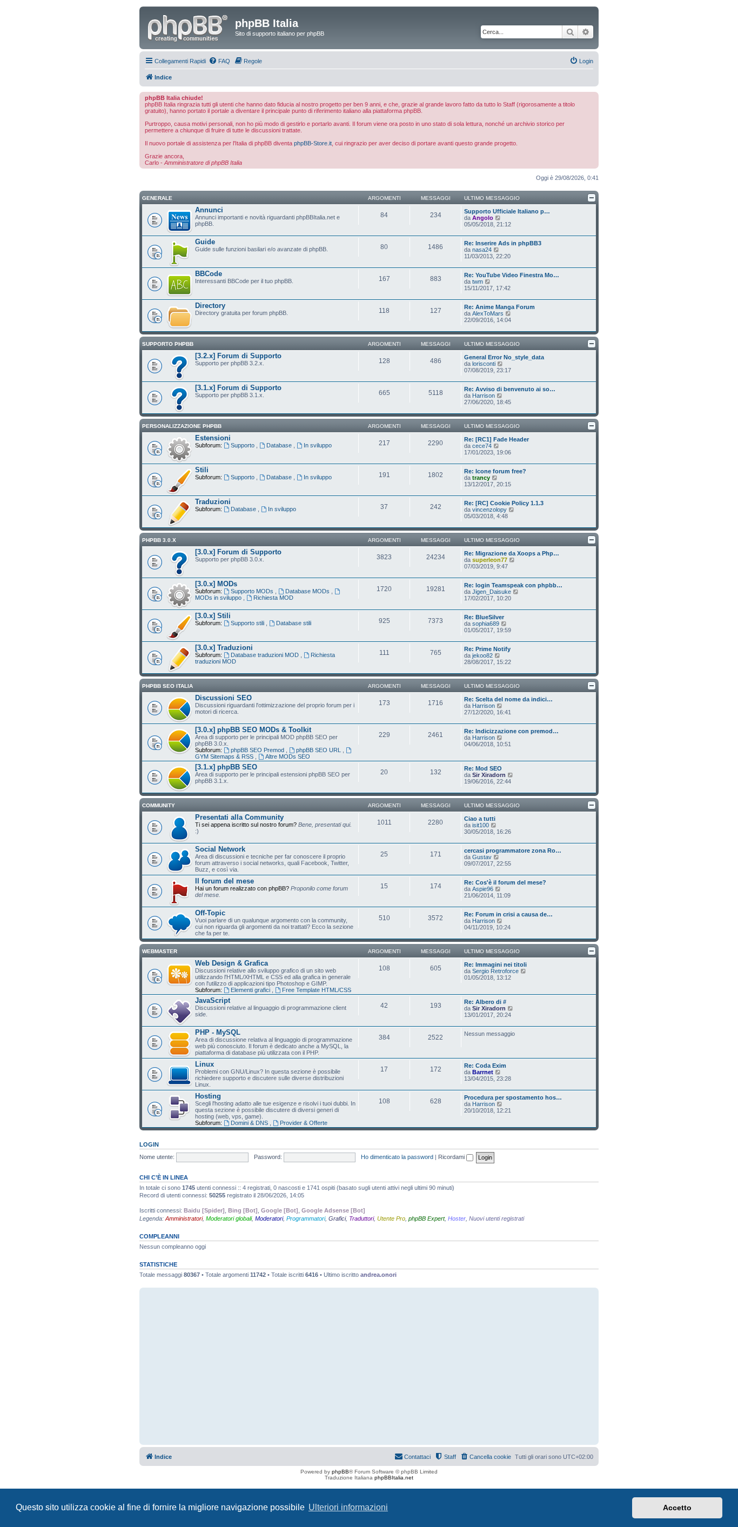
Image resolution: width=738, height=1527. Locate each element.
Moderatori (269, 1218)
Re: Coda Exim (485, 1065)
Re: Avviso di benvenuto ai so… (509, 389)
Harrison (483, 395)
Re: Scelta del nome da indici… (508, 699)
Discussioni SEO (223, 698)
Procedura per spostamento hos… (513, 1097)
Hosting (208, 1096)
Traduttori (361, 1218)
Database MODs (308, 591)
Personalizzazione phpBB (182, 426)
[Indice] (188, 26)
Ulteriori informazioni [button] (348, 1507)
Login (149, 1144)
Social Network (220, 849)
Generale (157, 198)
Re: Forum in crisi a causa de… (508, 914)
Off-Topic (210, 913)
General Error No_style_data (504, 357)
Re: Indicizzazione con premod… (511, 731)
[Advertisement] (369, 1366)
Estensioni (213, 438)
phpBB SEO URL (319, 750)
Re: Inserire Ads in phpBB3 (502, 243)
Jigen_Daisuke (491, 591)
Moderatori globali (229, 1218)
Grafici (337, 1218)
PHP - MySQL (217, 1032)
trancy (481, 477)
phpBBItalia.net (393, 1478)
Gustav (482, 857)
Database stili (293, 623)
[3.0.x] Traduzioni (224, 648)
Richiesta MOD (273, 597)
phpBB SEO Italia (167, 686)
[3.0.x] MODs (216, 584)
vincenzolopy (489, 509)
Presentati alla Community (239, 817)
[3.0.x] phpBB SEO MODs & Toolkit (253, 730)
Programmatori (305, 1218)
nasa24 (482, 249)
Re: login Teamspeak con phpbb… (513, 585)
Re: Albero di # (485, 1002)
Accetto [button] (677, 1507)
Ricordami (452, 1157)
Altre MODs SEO (287, 756)
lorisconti (483, 363)
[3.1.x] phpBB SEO (226, 767)
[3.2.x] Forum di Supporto (238, 356)
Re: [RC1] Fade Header (496, 439)
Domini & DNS (250, 1123)
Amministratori (184, 1218)
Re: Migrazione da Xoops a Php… (511, 553)
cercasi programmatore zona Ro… (512, 850)
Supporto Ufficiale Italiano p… (507, 211)
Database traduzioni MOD (265, 655)
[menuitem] (219, 61)
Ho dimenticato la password (397, 1157)
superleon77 (489, 560)
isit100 (480, 825)
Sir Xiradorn (489, 775)
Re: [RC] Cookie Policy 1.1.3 (504, 503)
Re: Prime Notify (487, 649)
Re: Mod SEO (483, 768)
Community (158, 805)
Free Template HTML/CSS (316, 990)
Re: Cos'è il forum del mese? (505, 882)
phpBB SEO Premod (258, 750)
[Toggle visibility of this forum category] (591, 197)
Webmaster (159, 951)
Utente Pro (391, 1218)
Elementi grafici (251, 990)
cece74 (482, 446)
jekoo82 (482, 655)
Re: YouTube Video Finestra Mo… (511, 275)
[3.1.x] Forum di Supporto (238, 388)
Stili (202, 470)
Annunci (209, 210)
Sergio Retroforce (495, 971)
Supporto (243, 445)
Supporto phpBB (167, 344)
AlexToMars (488, 313)
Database (279, 445)
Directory (210, 306)
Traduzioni (213, 502)
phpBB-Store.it (313, 143)
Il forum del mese (224, 881)
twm (477, 281)
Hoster (457, 1218)
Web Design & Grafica (231, 963)
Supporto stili (248, 623)
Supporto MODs (253, 591)
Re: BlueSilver (484, 617)
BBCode (208, 274)
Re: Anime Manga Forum (499, 307)
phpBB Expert (426, 1218)
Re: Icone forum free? (495, 471)
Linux (204, 1064)
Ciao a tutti (479, 818)
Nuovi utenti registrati (496, 1218)
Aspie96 (482, 889)
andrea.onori (378, 1274)
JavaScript (212, 1000)
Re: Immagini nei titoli (495, 964)
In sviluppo (318, 445)
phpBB (340, 1472)
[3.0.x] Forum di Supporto (238, 552)
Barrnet (482, 1072)
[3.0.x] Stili (213, 616)
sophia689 (485, 623)
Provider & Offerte (303, 1123)
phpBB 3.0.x (159, 540)
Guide (205, 242)
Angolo (482, 218)
